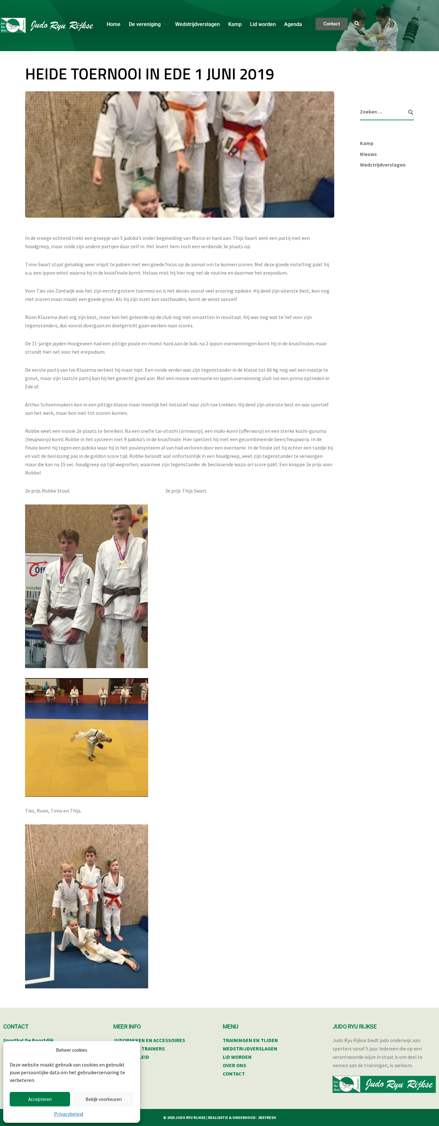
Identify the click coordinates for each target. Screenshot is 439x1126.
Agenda (293, 24)
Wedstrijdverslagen (197, 24)
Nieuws (368, 154)
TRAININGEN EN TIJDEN (250, 1040)
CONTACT (234, 1073)
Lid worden (263, 24)
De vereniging (145, 24)
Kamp (235, 24)
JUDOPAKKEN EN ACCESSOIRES (149, 1040)
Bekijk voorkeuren (103, 1099)
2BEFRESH (267, 1117)
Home (114, 24)
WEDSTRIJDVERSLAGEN (250, 1048)
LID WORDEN (237, 1057)
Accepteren (40, 1099)
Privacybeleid (68, 1114)
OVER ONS (234, 1065)
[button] (148, 24)
